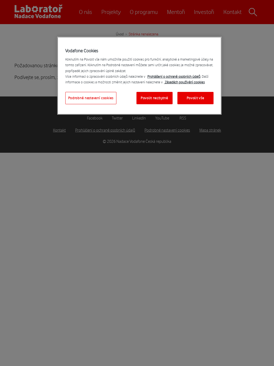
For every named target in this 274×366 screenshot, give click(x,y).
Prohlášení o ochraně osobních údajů (173, 76)
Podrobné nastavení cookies (91, 98)
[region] (139, 76)
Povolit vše (195, 98)
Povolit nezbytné (154, 98)
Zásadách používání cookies (184, 82)
